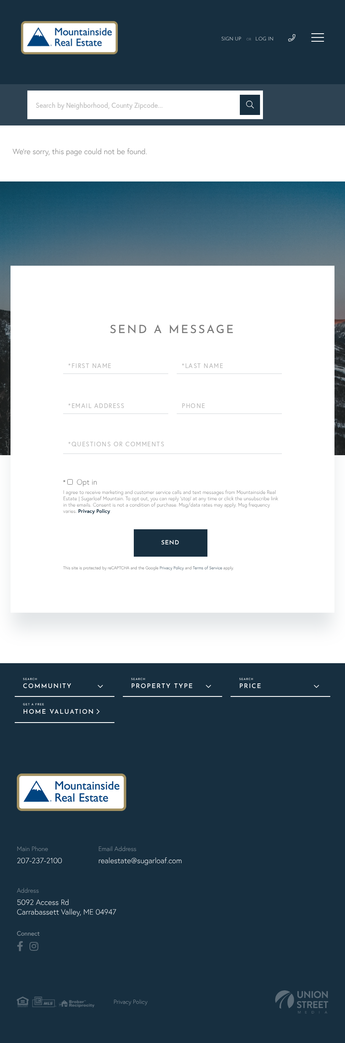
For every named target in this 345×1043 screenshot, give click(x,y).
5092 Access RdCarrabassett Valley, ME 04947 (66, 907)
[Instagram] (33, 946)
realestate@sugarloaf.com (140, 860)
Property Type (162, 686)
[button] (250, 105)
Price (250, 686)
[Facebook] (20, 946)
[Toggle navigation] (317, 37)
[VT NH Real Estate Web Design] (301, 1002)
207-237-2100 (39, 860)
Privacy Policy (94, 511)
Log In (264, 39)
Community (47, 686)
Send (170, 543)
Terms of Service (207, 568)
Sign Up (231, 39)
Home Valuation (59, 712)
